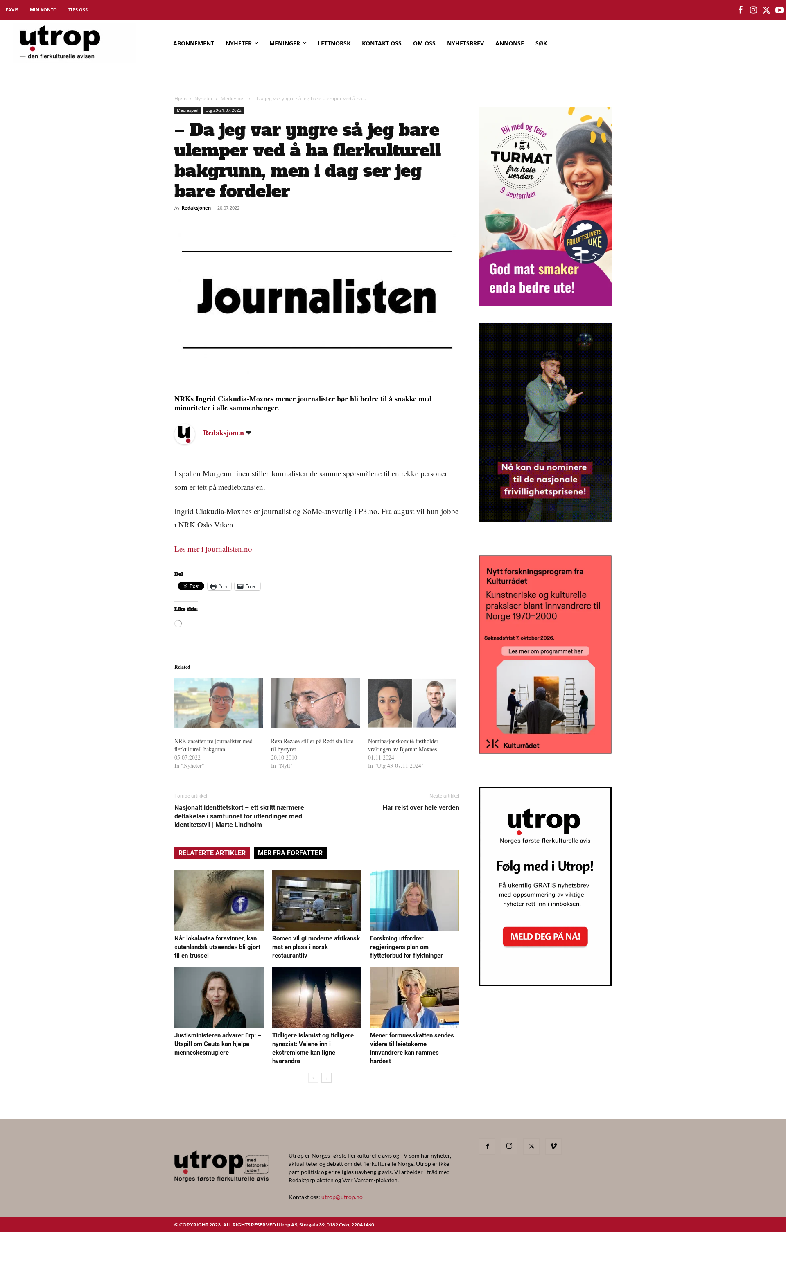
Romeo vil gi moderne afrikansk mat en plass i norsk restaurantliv (316, 947)
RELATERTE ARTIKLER (212, 853)
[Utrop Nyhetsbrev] (545, 983)
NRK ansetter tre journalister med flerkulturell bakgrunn (213, 745)
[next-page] (326, 1078)
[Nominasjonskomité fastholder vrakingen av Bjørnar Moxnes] (412, 703)
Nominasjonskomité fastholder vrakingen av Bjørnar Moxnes (403, 745)
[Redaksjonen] (190, 434)
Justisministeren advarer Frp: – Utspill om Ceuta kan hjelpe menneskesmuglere (217, 1044)
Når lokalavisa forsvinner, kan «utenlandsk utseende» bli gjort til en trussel (217, 947)
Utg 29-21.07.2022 (224, 110)
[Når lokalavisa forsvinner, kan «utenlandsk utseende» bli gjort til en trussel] (219, 900)
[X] (531, 1146)
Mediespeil (233, 98)
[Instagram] (509, 1146)
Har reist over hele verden (421, 807)
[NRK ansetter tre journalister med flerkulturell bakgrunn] (218, 703)
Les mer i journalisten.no (213, 548)
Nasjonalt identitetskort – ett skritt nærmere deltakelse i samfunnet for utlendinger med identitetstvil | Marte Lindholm (239, 816)
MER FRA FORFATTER (290, 853)
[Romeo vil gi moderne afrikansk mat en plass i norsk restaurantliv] (316, 900)
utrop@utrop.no (342, 1196)
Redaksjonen (196, 208)
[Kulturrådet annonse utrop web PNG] (545, 751)
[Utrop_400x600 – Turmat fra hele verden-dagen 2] (545, 303)
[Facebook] (487, 1146)
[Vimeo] (553, 1146)
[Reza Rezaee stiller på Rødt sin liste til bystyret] (315, 703)
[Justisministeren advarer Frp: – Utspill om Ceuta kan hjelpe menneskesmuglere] (219, 997)
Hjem (180, 98)
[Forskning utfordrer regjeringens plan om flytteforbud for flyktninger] (414, 900)
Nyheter (203, 98)
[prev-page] (313, 1078)
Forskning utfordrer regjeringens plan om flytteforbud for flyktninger (406, 947)
